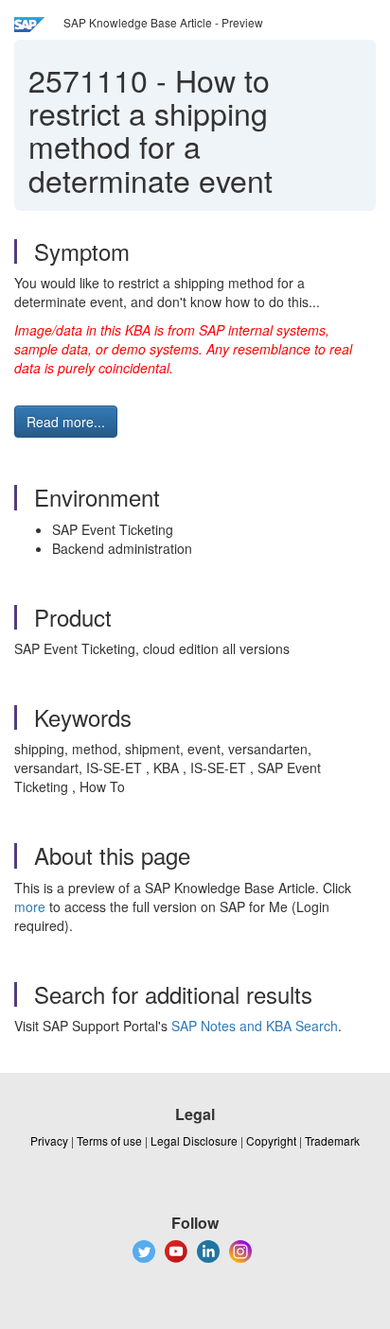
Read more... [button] (66, 421)
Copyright (271, 1140)
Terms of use (109, 1140)
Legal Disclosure (194, 1140)
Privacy (49, 1140)
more (29, 906)
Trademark (332, 1140)
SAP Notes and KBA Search (254, 1025)
